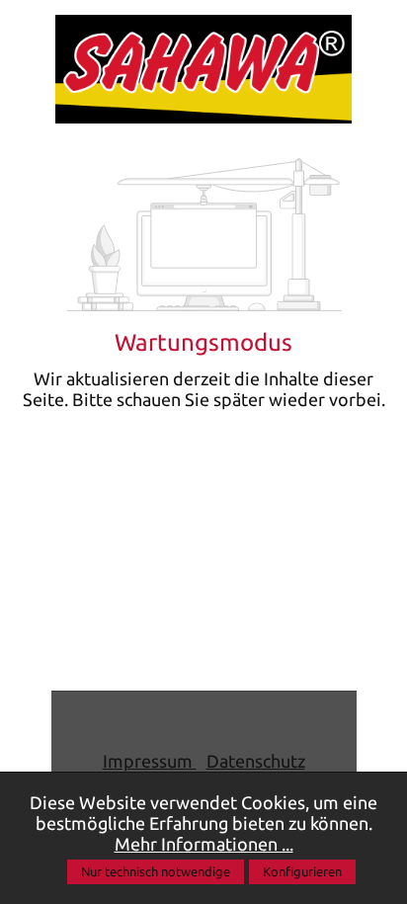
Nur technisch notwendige (155, 871)
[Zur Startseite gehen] (203, 69)
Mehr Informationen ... (204, 844)
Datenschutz (255, 761)
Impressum (150, 761)
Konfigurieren (302, 871)
